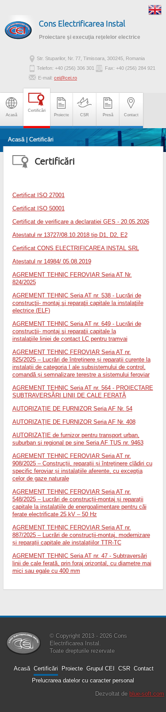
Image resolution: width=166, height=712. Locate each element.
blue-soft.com (146, 693)
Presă (108, 115)
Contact (131, 115)
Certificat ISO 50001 (38, 208)
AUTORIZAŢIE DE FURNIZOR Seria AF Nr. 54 (72, 408)
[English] (155, 9)
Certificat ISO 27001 (38, 195)
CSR (84, 115)
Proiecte (61, 115)
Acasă (11, 115)
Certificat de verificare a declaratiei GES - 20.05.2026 (80, 221)
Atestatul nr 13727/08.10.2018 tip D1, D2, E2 (69, 235)
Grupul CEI (100, 668)
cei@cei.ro (65, 77)
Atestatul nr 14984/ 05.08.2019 (51, 261)
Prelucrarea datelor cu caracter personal (83, 680)
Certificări (37, 110)
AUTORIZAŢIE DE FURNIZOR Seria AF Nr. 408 (73, 422)
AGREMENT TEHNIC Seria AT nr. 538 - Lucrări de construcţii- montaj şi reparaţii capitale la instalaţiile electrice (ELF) (77, 303)
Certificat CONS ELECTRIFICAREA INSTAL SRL (75, 248)
